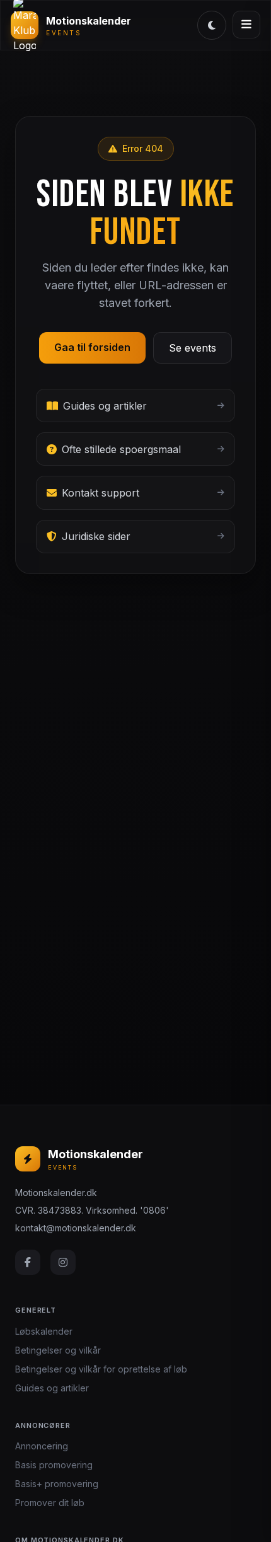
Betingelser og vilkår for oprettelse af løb (101, 1369)
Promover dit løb (49, 1502)
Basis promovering (54, 1464)
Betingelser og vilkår (58, 1350)
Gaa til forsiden (92, 347)
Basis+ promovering (56, 1483)
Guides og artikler (52, 1388)
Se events (192, 348)
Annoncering (41, 1446)
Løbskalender (43, 1331)
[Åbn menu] (246, 24)
